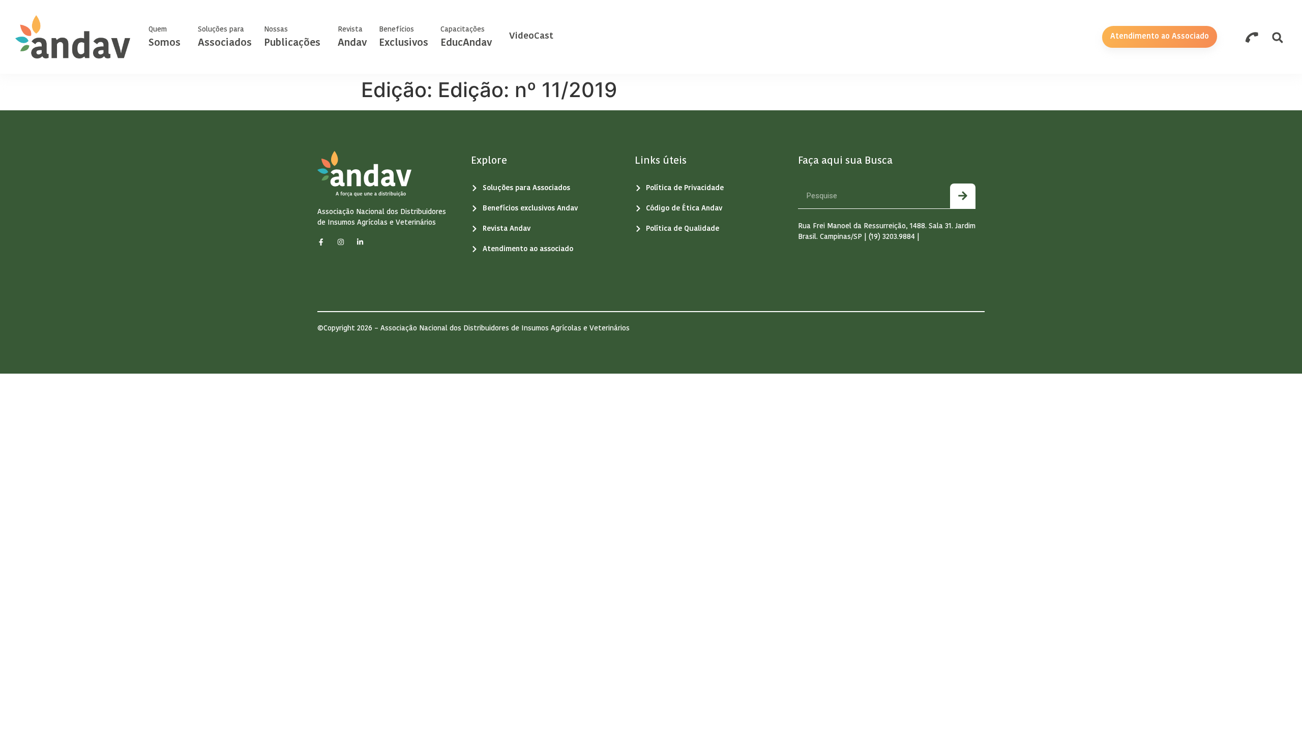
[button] (1277, 37)
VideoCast (531, 36)
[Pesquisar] (962, 196)
